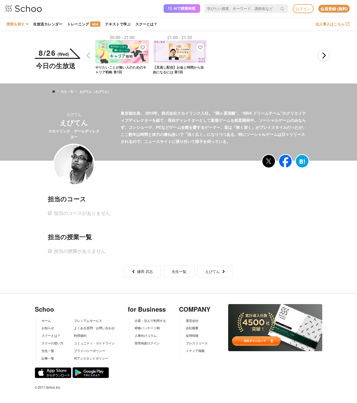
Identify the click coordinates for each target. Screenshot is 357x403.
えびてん (212, 271)
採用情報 (192, 335)
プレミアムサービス (88, 320)
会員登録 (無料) (334, 9)
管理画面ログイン (147, 343)
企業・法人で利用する (150, 320)
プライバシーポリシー (89, 350)
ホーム (46, 320)
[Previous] (89, 55)
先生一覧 (179, 271)
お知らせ (48, 328)
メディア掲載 (195, 350)
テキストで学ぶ (118, 23)
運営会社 (192, 320)
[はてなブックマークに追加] (302, 161)
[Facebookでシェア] (285, 161)
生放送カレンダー (47, 23)
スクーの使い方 (53, 343)
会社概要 (192, 328)
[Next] (323, 55)
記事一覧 (48, 358)
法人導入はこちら (330, 23)
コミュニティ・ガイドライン (94, 343)
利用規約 (80, 335)
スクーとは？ (146, 23)
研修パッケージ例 (147, 328)
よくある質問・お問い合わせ (94, 328)
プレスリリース (197, 343)
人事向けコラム (146, 335)
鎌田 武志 (145, 271)
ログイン (303, 8)
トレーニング (82, 23)
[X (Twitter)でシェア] (269, 161)
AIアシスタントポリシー (91, 358)
